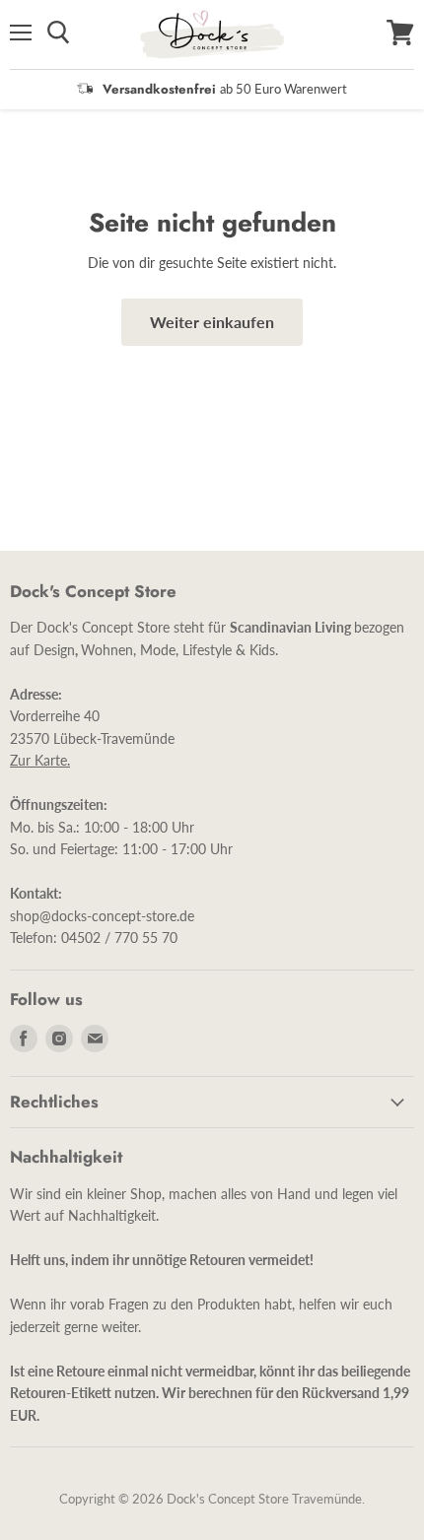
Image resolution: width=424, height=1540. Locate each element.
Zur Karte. (40, 760)
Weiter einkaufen (212, 321)
